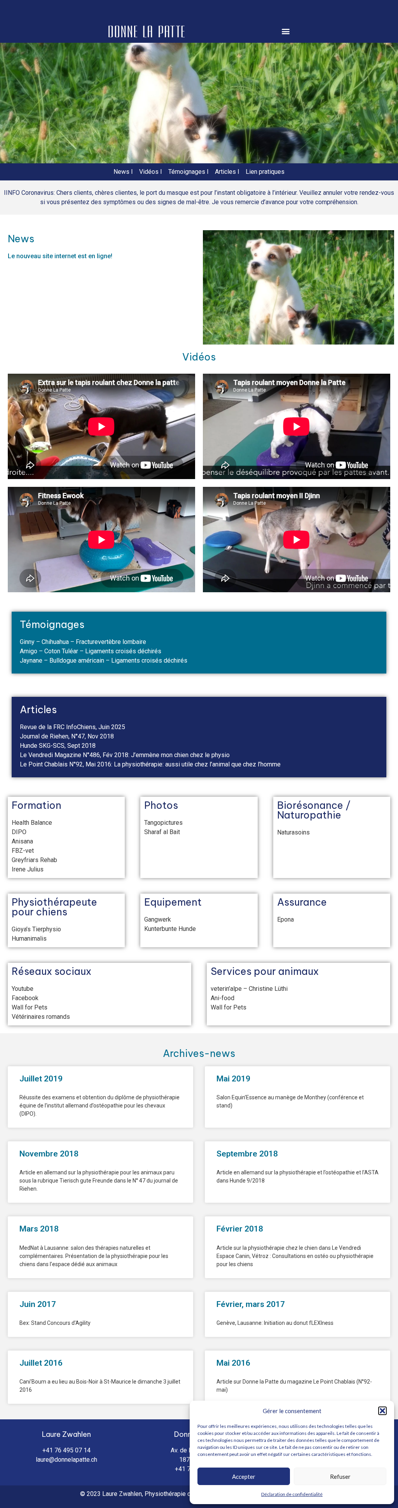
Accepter (243, 1476)
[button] (382, 1411)
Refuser (340, 1476)
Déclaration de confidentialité (292, 1494)
